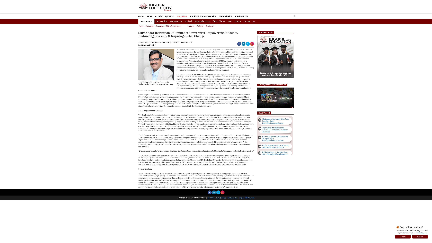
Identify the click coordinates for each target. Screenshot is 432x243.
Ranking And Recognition (203, 16)
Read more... (422, 233)
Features (191, 26)
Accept (402, 237)
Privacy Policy (221, 198)
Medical (188, 21)
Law (230, 21)
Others (247, 21)
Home (141, 16)
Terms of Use (232, 198)
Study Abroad (219, 21)
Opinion (169, 16)
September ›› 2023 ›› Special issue (168, 26)
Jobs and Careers (202, 21)
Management (176, 21)
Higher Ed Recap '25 (246, 198)
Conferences (241, 16)
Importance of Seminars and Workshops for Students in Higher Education (275, 130)
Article (158, 16)
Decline (420, 237)
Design (238, 21)
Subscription (225, 16)
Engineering (161, 21)
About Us (210, 198)
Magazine (182, 16)
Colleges (200, 26)
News (149, 16)
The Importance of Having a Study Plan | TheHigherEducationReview (275, 153)
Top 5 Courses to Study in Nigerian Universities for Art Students (275, 146)
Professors (210, 26)
